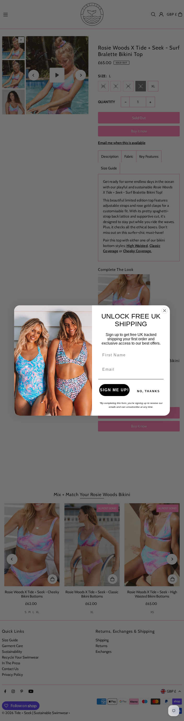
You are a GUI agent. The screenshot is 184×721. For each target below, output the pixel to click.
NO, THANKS (148, 391)
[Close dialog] (164, 310)
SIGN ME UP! (114, 390)
